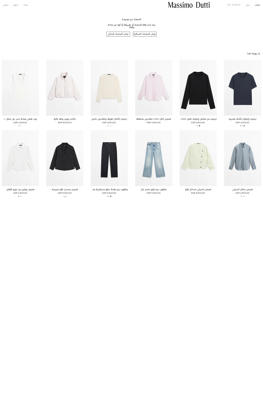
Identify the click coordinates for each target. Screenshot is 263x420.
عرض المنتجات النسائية (145, 34)
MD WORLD (233, 5)
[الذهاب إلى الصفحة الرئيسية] (189, 5)
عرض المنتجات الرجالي (118, 34)
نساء (257, 5)
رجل (248, 5)
